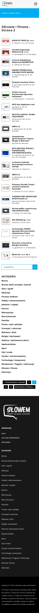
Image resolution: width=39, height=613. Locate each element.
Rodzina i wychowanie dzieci (15, 340)
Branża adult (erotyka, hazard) (16, 284)
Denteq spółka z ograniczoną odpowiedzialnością (24, 209)
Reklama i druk (9, 332)
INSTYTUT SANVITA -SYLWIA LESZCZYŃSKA (23, 115)
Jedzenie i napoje (10, 304)
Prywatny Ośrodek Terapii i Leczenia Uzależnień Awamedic (23, 186)
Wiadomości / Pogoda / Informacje (18, 364)
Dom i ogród (7, 288)
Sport (4, 348)
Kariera (5, 308)
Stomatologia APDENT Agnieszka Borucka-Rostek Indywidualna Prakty (23, 231)
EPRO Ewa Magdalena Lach (23, 104)
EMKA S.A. (16, 126)
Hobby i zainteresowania (13, 300)
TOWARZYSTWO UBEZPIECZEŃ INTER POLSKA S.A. (24, 197)
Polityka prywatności (11, 438)
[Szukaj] (34, 267)
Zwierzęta (6, 372)
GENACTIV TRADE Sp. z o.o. (23, 40)
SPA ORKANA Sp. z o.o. (21, 220)
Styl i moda (7, 352)
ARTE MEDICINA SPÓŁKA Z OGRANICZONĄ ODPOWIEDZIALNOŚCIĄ (23, 150)
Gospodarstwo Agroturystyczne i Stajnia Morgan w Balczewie (22, 138)
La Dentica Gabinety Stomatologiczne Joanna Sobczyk (22, 164)
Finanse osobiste (10, 296)
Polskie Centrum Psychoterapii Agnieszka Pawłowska (22, 94)
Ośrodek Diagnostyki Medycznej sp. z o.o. (21, 51)
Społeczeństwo (9, 344)
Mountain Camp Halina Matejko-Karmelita (22, 244)
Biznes (5, 280)
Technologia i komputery (13, 360)
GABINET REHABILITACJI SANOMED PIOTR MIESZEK (23, 71)
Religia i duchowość (11, 336)
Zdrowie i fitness (9, 368)
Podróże (5, 320)
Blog (4, 433)
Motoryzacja (7, 312)
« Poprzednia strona (14, 382)
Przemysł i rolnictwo (11, 328)
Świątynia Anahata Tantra (23, 82)
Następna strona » (24, 387)
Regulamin (6, 442)
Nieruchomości (9, 316)
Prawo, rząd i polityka (12, 324)
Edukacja (6, 292)
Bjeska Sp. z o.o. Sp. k (21, 254)
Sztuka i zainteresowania (14, 356)
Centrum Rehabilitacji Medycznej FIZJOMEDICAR (22, 61)
